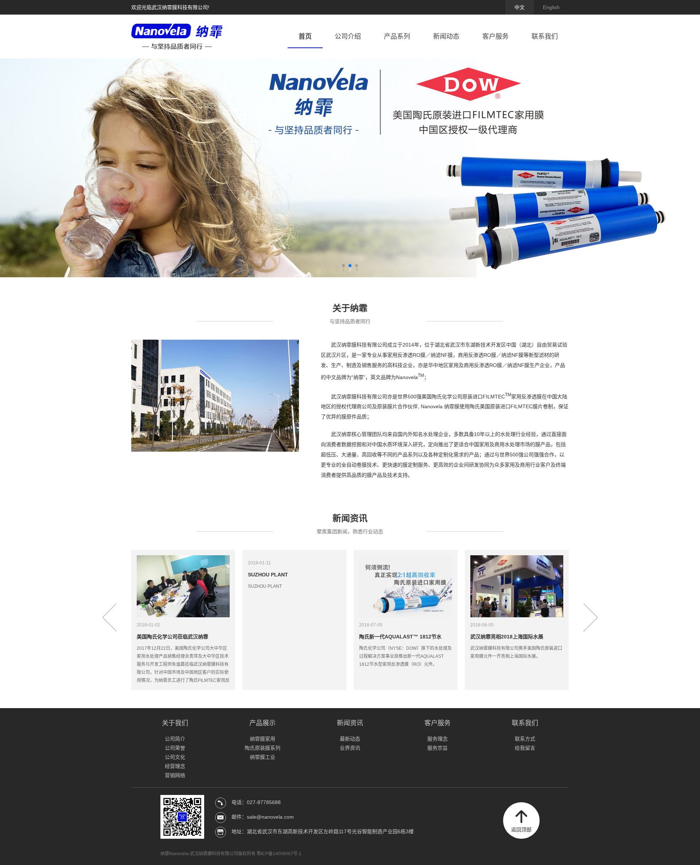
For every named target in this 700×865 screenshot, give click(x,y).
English (551, 7)
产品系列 (397, 36)
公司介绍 (348, 36)
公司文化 (175, 757)
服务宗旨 (437, 748)
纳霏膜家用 (262, 739)
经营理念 (175, 766)
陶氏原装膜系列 (262, 748)
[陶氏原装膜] (350, 167)
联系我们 (545, 36)
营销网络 (175, 775)
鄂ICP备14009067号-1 (279, 853)
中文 (519, 7)
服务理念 (437, 739)
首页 (305, 36)
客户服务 (495, 36)
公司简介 (175, 739)
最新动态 (350, 739)
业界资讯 (350, 748)
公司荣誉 (175, 748)
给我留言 (525, 748)
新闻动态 (446, 36)
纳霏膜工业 (262, 757)
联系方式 (525, 739)
